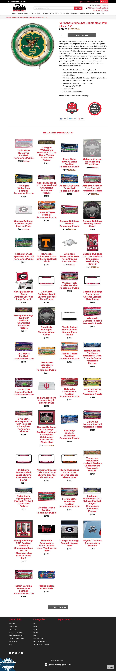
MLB (51, 13)
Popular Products (24, 13)
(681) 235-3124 (102, 5)
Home (14, 13)
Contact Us (100, 13)
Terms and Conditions (16, 638)
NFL (34, 13)
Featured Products (40, 641)
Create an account (92, 2)
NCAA (46, 13)
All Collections (38, 638)
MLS (63, 13)
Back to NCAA (59, 607)
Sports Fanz (59, 660)
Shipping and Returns (16, 635)
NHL (57, 13)
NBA (39, 13)
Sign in (81, 2)
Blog (10, 644)
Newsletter (90, 13)
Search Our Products (16, 632)
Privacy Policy (13, 641)
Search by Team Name (41, 644)
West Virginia (72, 13)
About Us (81, 13)
